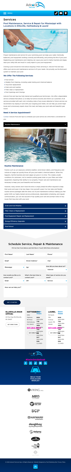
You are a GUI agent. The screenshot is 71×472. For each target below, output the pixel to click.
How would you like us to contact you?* (12, 276)
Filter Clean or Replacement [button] (15, 211)
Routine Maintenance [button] (12, 124)
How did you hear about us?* (56, 266)
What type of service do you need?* (56, 276)
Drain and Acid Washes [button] (13, 205)
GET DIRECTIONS (13, 324)
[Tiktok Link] (35, 363)
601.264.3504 (34, 328)
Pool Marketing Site (51, 462)
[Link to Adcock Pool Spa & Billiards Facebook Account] (25, 363)
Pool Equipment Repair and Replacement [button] (19, 216)
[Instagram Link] (30, 363)
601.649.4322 (55, 328)
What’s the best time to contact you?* (33, 276)
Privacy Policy (61, 462)
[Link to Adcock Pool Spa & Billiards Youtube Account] (40, 363)
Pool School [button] (9, 226)
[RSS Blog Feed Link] (45, 363)
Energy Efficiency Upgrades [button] (15, 221)
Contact (6, 116)
